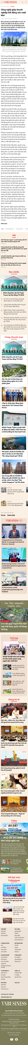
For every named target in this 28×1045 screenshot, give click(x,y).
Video (11, 603)
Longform (11, 606)
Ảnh (6, 603)
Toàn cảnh (11, 515)
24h (2, 945)
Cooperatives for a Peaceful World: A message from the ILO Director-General (13, 542)
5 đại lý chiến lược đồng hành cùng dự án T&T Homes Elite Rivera (15, 305)
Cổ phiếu (3, 947)
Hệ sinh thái (18, 977)
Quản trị (3, 963)
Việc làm (3, 987)
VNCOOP (17, 982)
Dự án (3, 515)
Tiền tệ (16, 933)
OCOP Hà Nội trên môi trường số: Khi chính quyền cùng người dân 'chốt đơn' (14, 659)
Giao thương (5, 961)
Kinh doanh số (19, 939)
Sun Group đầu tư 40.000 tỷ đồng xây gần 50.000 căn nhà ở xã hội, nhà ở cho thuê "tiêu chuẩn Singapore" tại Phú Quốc (15, 327)
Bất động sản (5, 6)
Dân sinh (3, 984)
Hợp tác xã (4, 972)
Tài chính (9, 487)
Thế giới (3, 933)
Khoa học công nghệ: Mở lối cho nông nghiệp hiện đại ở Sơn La (16, 870)
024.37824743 (15, 1035)
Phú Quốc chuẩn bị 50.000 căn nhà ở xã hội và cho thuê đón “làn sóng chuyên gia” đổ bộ (15, 319)
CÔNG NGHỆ (18, 955)
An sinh (3, 979)
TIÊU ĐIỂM (3, 929)
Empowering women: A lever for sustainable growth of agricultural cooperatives (14, 566)
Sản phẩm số (18, 959)
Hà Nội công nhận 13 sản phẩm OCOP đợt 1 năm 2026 (18, 667)
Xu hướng (17, 957)
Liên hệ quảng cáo (6, 997)
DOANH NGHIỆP (5, 955)
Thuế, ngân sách (19, 937)
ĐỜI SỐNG (3, 982)
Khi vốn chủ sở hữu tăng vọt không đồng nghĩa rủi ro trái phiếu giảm (14, 300)
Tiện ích (17, 951)
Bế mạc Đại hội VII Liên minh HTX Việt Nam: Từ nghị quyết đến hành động (14, 900)
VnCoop (14, 638)
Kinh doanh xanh (6, 977)
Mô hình (3, 975)
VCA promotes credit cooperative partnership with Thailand (12, 589)
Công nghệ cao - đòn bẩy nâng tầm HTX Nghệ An (18, 683)
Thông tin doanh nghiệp (6, 966)
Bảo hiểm (17, 935)
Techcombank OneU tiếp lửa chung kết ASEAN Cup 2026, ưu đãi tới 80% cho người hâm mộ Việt (14, 248)
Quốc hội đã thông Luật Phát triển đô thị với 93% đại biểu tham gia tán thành (14, 745)
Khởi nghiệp (18, 972)
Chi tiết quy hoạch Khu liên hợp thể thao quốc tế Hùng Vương (14, 626)
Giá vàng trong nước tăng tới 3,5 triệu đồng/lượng (15, 504)
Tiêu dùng (4, 959)
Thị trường (4, 957)
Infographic (19, 603)
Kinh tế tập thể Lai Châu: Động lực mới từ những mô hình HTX (18, 691)
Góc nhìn (3, 951)
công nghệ (19, 229)
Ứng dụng (18, 961)
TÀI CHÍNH (17, 929)
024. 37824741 (10, 994)
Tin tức (12, 6)
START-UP (17, 970)
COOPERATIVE (5, 970)
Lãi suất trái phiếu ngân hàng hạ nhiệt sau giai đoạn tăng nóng (13, 256)
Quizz (18, 606)
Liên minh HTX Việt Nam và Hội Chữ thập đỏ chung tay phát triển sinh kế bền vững (18, 910)
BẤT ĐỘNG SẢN (19, 943)
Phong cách (4, 989)
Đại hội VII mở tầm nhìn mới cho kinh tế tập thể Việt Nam (19, 920)
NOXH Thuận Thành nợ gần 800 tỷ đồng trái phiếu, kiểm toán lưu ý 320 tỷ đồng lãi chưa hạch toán (15, 312)
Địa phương (4, 935)
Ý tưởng (17, 975)
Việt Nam (3, 931)
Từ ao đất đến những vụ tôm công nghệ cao (18, 674)
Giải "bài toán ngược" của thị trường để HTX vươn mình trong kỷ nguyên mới (14, 240)
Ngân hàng (18, 931)
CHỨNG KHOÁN (5, 943)
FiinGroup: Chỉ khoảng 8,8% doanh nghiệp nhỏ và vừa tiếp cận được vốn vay (13, 264)
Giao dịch (4, 949)
